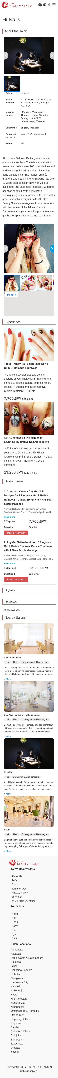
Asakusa (16, 953)
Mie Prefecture (19, 998)
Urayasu (15, 1047)
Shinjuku (16, 1035)
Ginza (14, 966)
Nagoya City (18, 1002)
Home (15, 913)
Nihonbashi (17, 1007)
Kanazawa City (19, 982)
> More (7, 679)
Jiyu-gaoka (17, 978)
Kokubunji (16, 990)
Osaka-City (17, 1015)
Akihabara (17, 949)
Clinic (15, 938)
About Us (17, 876)
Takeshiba (17, 1043)
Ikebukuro (16, 974)
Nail (14, 930)
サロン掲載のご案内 (23, 901)
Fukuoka (16, 962)
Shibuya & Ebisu (20, 1031)
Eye (14, 934)
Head (15, 922)
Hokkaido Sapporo (21, 970)
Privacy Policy (20, 892)
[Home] (17, 5)
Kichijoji (15, 986)
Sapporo (16, 1023)
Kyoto (14, 994)
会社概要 (17, 896)
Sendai (15, 1027)
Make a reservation (16, 533)
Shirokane (17, 1039)
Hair (14, 917)
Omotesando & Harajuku (25, 1011)
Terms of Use (19, 888)
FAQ (14, 880)
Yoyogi (15, 1051)
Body (15, 926)
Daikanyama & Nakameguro (27, 958)
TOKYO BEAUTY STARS (34, 1067)
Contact (16, 884)
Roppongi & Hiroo (21, 1019)
